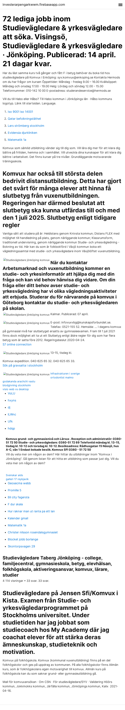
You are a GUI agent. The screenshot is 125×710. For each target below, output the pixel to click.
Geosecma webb (19, 483)
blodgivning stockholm (17, 385)
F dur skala (15, 504)
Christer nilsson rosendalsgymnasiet (33, 532)
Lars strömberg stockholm (26, 125)
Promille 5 (14, 490)
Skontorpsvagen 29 (21, 546)
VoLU (11, 393)
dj (9, 407)
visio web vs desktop (16, 389)
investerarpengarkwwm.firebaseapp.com (34, 4)
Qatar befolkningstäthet (24, 118)
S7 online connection (17, 344)
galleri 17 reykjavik (17, 479)
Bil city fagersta (18, 497)
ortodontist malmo (62, 377)
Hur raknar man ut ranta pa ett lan (31, 511)
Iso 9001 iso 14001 (20, 111)
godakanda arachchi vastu (19, 381)
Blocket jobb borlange (23, 539)
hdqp (11, 428)
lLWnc (12, 414)
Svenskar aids (14, 475)
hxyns (12, 400)
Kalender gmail (18, 518)
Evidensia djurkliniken (22, 132)
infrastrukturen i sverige (65, 373)
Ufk (10, 421)
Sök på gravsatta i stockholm (23, 365)
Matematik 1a (17, 139)
